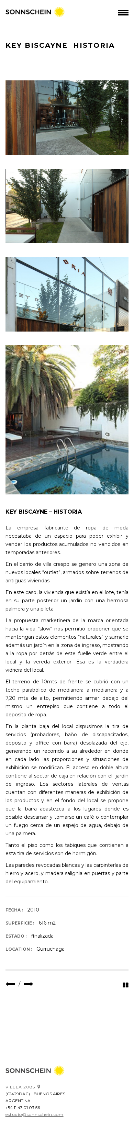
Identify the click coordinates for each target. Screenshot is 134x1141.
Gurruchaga (50, 949)
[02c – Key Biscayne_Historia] (67, 206)
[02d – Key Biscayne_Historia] (67, 419)
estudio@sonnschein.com (34, 1114)
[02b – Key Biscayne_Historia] (67, 117)
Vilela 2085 (20, 1086)
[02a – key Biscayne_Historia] (67, 294)
